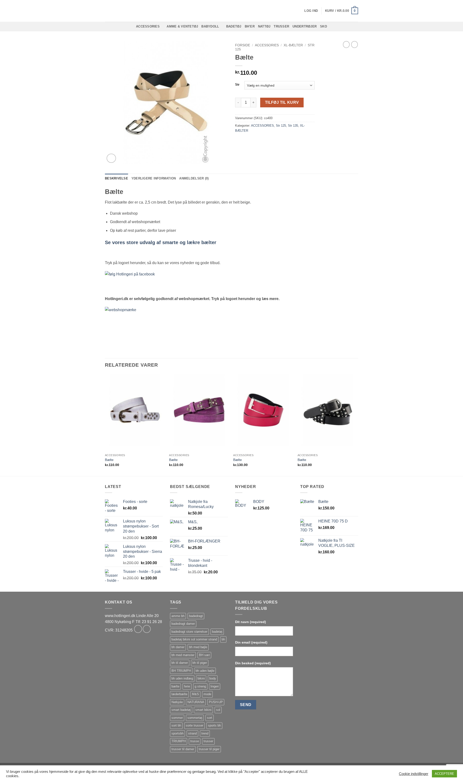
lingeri (215, 686)
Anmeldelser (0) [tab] (194, 178)
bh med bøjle (198, 647)
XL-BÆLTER (293, 45)
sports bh (214, 725)
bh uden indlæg (182, 678)
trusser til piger (209, 749)
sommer (177, 718)
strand (192, 733)
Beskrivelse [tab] (116, 178)
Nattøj (264, 26)
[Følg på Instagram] (147, 629)
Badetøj (233, 26)
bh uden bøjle (205, 670)
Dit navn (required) (250, 622)
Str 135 (293, 125)
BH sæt (204, 655)
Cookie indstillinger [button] (413, 774)
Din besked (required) (253, 663)
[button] (311, 11)
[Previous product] (354, 44)
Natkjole (177, 702)
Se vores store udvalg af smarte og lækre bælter (160, 242)
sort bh (176, 725)
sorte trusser (194, 725)
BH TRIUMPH (181, 670)
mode (207, 694)
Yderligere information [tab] (153, 178)
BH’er (250, 26)
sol (218, 710)
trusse (194, 741)
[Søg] (107, 10)
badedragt (196, 616)
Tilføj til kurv (282, 102)
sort (209, 718)
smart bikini (203, 710)
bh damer (177, 647)
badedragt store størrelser (189, 631)
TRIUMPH (178, 741)
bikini (201, 678)
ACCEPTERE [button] (444, 773)
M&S (195, 694)
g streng (200, 686)
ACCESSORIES (267, 45)
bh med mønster (182, 655)
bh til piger (199, 663)
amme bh (177, 616)
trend (204, 733)
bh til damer (179, 663)
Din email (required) (251, 642)
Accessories (148, 26)
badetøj (217, 631)
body (212, 678)
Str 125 (281, 125)
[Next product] (346, 44)
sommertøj (194, 718)
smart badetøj (181, 710)
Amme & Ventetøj (182, 26)
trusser (208, 741)
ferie (187, 686)
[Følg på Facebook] (138, 629)
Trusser (281, 26)
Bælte (109, 460)
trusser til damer (182, 749)
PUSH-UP (216, 702)
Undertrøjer (305, 26)
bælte (175, 686)
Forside (242, 45)
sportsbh (177, 733)
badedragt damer (183, 623)
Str (237, 84)
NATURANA (195, 702)
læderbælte (179, 694)
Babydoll (210, 26)
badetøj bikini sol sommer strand (194, 639)
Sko (323, 26)
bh (223, 639)
